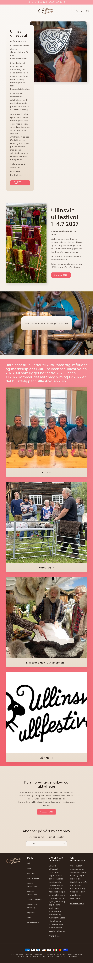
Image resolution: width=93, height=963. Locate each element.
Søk (28, 863)
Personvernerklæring (74, 954)
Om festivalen (33, 878)
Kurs (45, 472)
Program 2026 (18, 183)
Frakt (29, 918)
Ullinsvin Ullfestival (24, 954)
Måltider (45, 757)
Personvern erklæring (32, 906)
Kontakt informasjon (32, 893)
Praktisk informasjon (32, 885)
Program (30, 873)
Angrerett (31, 912)
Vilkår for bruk (33, 923)
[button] (4, 10)
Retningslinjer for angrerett (55, 954)
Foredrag (45, 567)
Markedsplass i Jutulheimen (45, 662)
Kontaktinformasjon (55, 956)
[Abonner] (64, 843)
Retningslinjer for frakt (38, 956)
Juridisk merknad (34, 899)
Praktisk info (55, 936)
